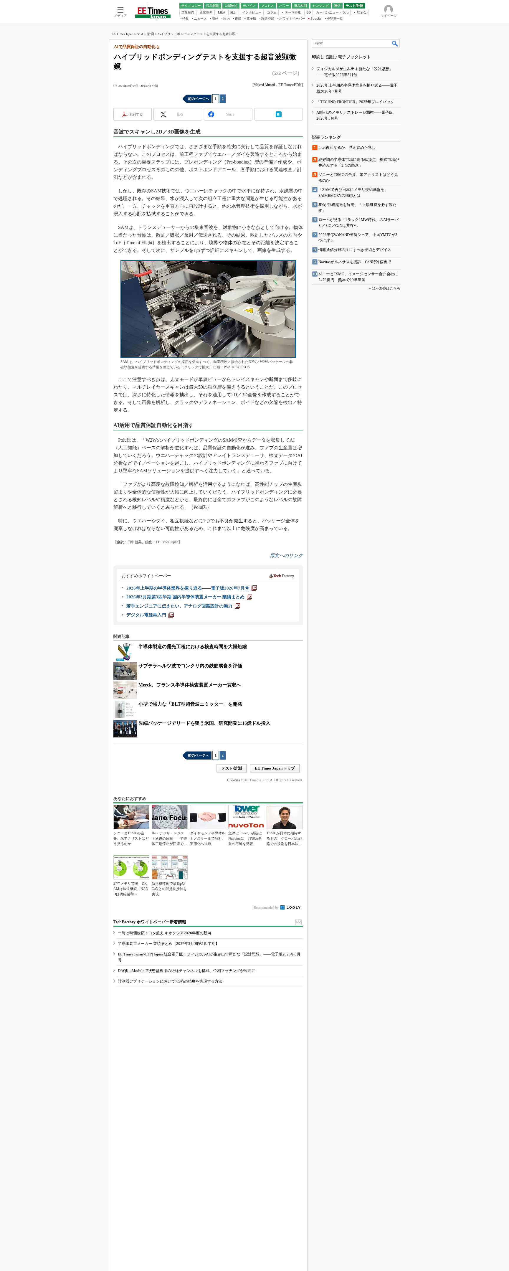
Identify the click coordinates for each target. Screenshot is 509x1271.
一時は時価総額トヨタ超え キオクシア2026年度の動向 (164, 933)
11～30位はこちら (386, 288)
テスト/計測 (145, 34)
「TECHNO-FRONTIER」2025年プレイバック (355, 102)
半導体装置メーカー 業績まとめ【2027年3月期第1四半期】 (168, 943)
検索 (395, 43)
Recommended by (267, 907)
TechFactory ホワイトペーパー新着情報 (149, 922)
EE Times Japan (122, 34)
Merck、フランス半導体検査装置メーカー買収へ (189, 684)
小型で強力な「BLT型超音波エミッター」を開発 (190, 704)
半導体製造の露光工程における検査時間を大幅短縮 (192, 646)
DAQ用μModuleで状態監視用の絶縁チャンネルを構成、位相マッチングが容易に (186, 970)
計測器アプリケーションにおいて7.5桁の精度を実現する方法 (170, 981)
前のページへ (198, 99)
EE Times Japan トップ (275, 768)
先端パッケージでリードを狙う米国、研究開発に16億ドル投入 (204, 723)
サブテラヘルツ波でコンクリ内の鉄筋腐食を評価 (190, 665)
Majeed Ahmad (264, 85)
